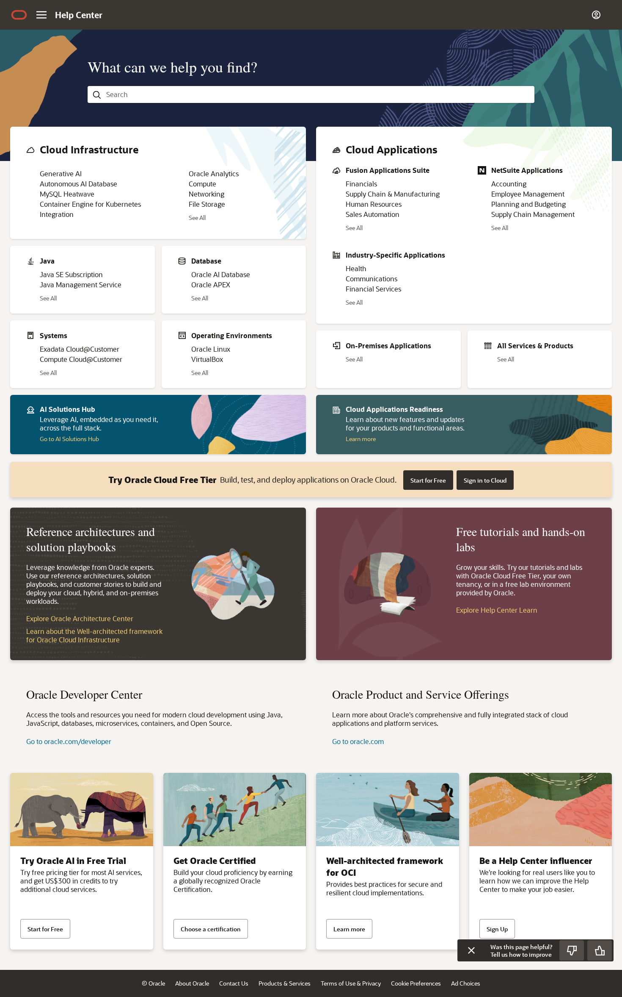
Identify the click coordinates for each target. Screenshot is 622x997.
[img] (19, 15)
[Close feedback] (471, 950)
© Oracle (153, 983)
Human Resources (374, 204)
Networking (206, 193)
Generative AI (61, 173)
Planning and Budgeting (528, 204)
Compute (202, 183)
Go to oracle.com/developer (68, 741)
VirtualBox (207, 359)
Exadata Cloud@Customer (79, 348)
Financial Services (373, 288)
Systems (53, 335)
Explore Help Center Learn (496, 609)
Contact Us (233, 983)
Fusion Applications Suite (387, 170)
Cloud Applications (392, 149)
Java (47, 260)
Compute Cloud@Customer (81, 359)
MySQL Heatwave (67, 193)
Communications (371, 278)
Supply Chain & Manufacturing (393, 193)
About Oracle (192, 983)
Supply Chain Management (533, 214)
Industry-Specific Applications (395, 254)
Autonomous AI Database (78, 183)
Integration (57, 214)
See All (197, 218)
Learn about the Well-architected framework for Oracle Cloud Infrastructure (94, 635)
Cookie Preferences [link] (416, 983)
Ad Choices (465, 983)
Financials (361, 183)
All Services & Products (535, 345)
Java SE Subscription (71, 274)
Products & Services (285, 983)
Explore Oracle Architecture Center (79, 618)
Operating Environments (231, 335)
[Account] (596, 15)
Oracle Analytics (214, 173)
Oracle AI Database (220, 274)
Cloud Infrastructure (89, 149)
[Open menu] (41, 15)
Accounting (508, 183)
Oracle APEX (210, 284)
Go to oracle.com (358, 741)
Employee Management (527, 193)
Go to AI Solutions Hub (69, 438)
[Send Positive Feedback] (599, 950)
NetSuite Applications (527, 170)
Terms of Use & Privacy (351, 983)
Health (356, 268)
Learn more (361, 438)
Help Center (78, 14)
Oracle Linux (210, 348)
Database (206, 260)
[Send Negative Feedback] (571, 950)
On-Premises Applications (388, 345)
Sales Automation (372, 214)
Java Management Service (80, 284)
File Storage (207, 204)
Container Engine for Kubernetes (90, 204)
